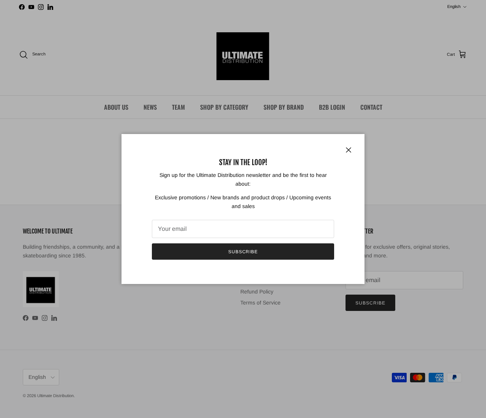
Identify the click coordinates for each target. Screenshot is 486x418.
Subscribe (243, 251)
